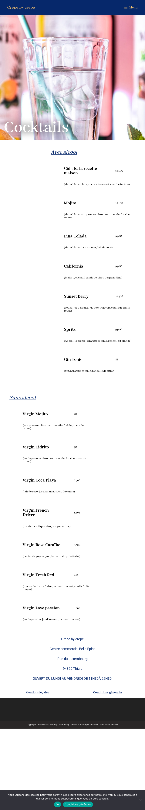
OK (57, 804)
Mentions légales (37, 693)
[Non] (140, 800)
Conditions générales (108, 693)
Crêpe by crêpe (21, 7)
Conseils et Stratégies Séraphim (84, 724)
